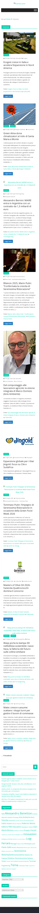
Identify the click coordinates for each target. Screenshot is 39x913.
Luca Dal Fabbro (21, 839)
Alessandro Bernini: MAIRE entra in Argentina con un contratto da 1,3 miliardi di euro (17, 205)
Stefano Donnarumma (17, 858)
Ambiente (6, 636)
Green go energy (20, 498)
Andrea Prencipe (13, 817)
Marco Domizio (18, 381)
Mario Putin (8, 279)
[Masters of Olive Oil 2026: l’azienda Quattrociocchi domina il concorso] (19, 567)
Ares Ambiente (9, 381)
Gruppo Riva (10, 834)
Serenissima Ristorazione (18, 279)
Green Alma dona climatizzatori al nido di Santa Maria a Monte (18, 136)
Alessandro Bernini (10, 196)
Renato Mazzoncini (17, 847)
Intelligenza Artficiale (7, 839)
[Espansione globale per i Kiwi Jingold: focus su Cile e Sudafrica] (19, 441)
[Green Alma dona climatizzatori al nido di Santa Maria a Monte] (19, 114)
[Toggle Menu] (35, 10)
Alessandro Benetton (18, 813)
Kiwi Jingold (29, 457)
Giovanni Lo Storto (18, 830)
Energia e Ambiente (20, 129)
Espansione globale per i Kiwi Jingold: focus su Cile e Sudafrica (18, 464)
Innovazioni (29, 834)
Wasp (28, 639)
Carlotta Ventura (19, 820)
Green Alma (31, 129)
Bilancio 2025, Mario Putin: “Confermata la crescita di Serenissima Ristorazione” (17, 286)
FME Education (14, 826)
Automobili (12, 820)
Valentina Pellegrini (11, 869)
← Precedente (7, 756)
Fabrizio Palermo (16, 823)
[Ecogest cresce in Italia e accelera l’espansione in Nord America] (19, 43)
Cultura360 (18, 58)
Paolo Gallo (6, 847)
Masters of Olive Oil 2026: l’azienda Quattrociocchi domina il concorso (16, 587)
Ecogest (25, 58)
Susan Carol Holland (12, 861)
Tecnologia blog (8, 236)
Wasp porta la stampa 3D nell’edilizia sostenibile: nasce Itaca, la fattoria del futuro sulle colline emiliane (18, 647)
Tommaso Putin (23, 501)
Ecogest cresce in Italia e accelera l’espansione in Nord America (18, 65)
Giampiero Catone (27, 827)
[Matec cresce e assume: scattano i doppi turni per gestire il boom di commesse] (19, 696)
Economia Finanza (20, 276)
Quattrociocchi (28, 581)
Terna (14, 865)
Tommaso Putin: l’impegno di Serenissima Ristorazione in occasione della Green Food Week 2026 (18, 509)
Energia (6, 126)
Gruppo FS (4, 834)
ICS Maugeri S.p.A (18, 834)
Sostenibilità (19, 855)
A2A (3, 814)
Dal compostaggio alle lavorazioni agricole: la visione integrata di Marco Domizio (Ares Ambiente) (19, 389)
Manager (14, 844)
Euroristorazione (29, 820)
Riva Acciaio (27, 847)
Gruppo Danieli (30, 830)
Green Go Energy (14, 546)
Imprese (6, 55)
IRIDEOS (15, 839)
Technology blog (19, 194)
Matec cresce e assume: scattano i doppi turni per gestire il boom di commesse (18, 710)
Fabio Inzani (7, 823)
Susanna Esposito (23, 861)
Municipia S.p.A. (29, 844)
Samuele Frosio (10, 851)
